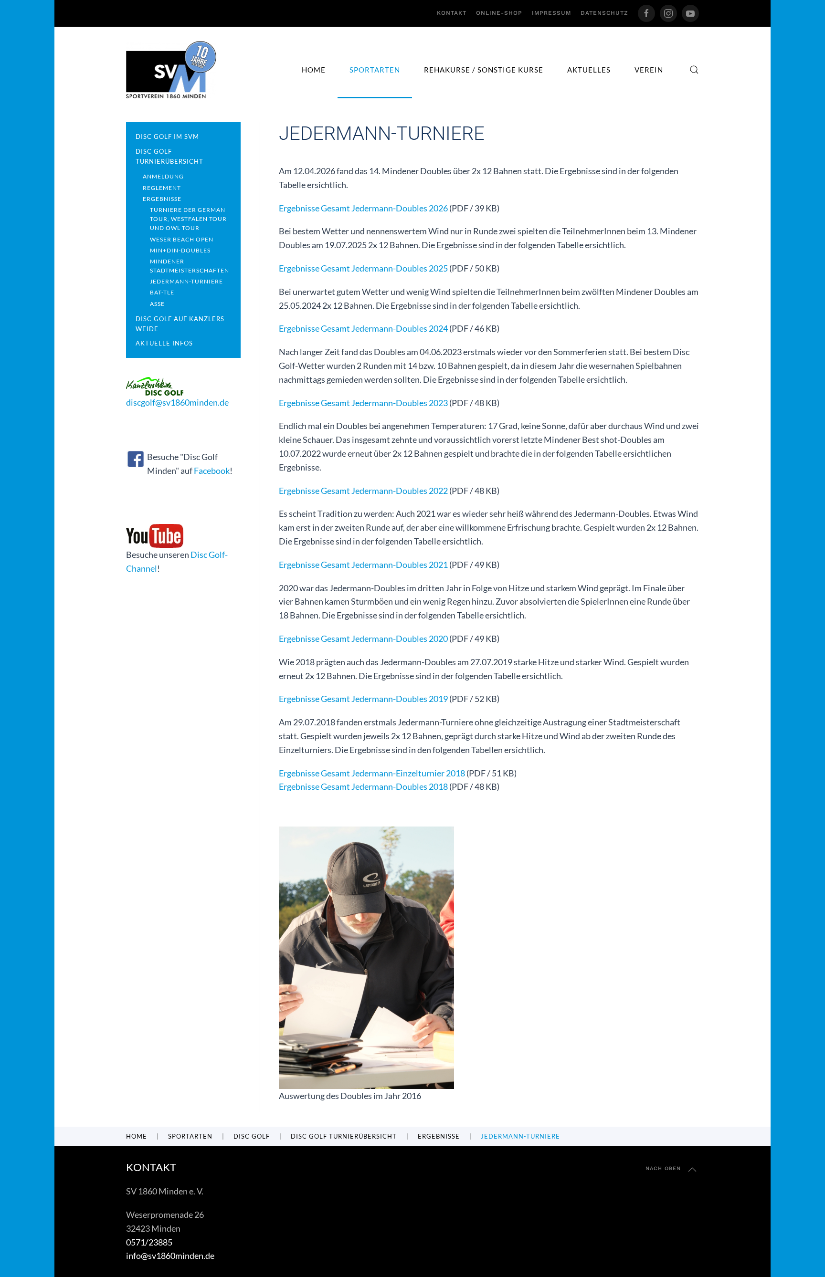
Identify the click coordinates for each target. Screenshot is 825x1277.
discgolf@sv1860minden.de (177, 402)
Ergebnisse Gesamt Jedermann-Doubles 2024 (363, 328)
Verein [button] (649, 69)
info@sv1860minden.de (170, 1255)
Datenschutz (604, 13)
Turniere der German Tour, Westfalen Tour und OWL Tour (188, 218)
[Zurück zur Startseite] (171, 69)
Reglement (162, 187)
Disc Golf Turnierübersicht (169, 156)
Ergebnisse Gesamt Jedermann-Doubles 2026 (363, 208)
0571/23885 (149, 1242)
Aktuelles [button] (589, 69)
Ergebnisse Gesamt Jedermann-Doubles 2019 (363, 698)
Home (314, 69)
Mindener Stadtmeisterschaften (189, 266)
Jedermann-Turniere (186, 281)
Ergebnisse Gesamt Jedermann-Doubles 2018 (363, 786)
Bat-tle (162, 292)
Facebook (212, 470)
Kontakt (451, 13)
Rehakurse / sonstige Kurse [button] (483, 69)
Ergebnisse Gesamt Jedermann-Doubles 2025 (363, 268)
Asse (157, 303)
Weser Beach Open (181, 239)
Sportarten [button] (374, 69)
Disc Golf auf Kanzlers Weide (180, 324)
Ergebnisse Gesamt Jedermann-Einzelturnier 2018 (372, 773)
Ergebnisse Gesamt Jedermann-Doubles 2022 (363, 490)
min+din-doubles (180, 250)
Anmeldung (163, 176)
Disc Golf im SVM (167, 136)
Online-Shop (499, 13)
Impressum (551, 13)
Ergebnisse (162, 198)
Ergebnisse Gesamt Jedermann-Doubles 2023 (363, 403)
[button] (694, 69)
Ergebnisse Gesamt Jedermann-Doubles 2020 (363, 638)
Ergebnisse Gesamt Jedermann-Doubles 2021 (363, 564)
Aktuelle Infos (164, 343)
